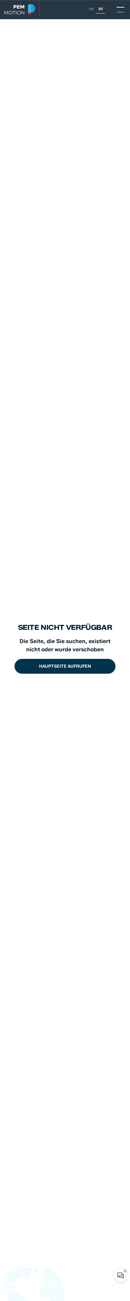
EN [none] (91, 9)
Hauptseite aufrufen (65, 666)
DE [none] (100, 9)
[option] (91, 9)
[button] (119, 9)
